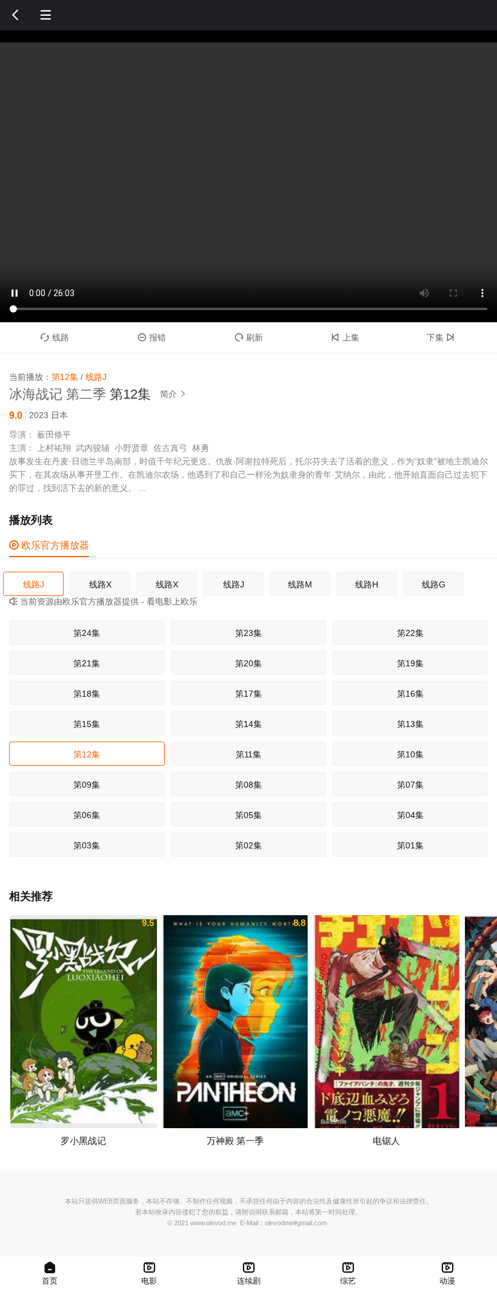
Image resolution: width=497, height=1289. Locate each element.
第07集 (410, 785)
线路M (300, 584)
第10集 (410, 754)
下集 (441, 337)
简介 (173, 394)
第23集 (248, 633)
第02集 (248, 845)
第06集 (86, 815)
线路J (33, 584)
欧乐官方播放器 (49, 545)
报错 (152, 337)
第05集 (248, 815)
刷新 (249, 337)
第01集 (410, 845)
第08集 (248, 785)
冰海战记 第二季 (57, 394)
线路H (366, 584)
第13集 (410, 724)
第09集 (86, 785)
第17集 (248, 694)
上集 (345, 337)
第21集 (86, 663)
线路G (433, 584)
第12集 (86, 754)
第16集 (410, 694)
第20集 (248, 663)
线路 (55, 337)
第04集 (410, 815)
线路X (100, 584)
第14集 (248, 724)
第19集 (410, 663)
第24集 (86, 633)
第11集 (248, 754)
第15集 (86, 724)
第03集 (86, 845)
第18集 (86, 694)
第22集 (410, 633)
